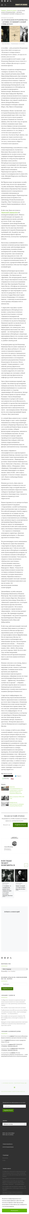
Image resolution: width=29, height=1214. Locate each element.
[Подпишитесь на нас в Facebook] (2, 1)
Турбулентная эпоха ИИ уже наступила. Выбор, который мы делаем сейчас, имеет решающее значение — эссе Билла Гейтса (14, 1011)
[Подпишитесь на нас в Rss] (10, 1)
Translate (12, 971)
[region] (14, 1204)
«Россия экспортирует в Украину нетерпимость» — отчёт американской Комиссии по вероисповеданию (14, 1054)
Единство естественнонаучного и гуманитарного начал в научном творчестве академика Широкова (16, 790)
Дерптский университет (9, 212)
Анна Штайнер (6, 43)
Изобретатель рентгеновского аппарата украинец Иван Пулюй (17, 804)
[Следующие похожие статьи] (26, 865)
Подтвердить (14, 1210)
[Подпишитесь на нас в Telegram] (5, 1)
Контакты (5, 1158)
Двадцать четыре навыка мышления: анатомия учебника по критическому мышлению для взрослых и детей (14, 1023)
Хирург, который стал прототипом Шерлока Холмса (20, 887)
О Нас (3, 1160)
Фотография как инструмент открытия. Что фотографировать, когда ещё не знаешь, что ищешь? (13, 1017)
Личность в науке (11, 10)
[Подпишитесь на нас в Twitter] (8, 1)
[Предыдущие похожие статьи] (22, 865)
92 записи (7, 850)
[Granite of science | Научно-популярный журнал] (21, 4)
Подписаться (20, 825)
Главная (3, 10)
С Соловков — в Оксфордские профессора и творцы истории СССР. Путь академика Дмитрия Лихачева (7, 890)
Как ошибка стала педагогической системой (13, 1007)
